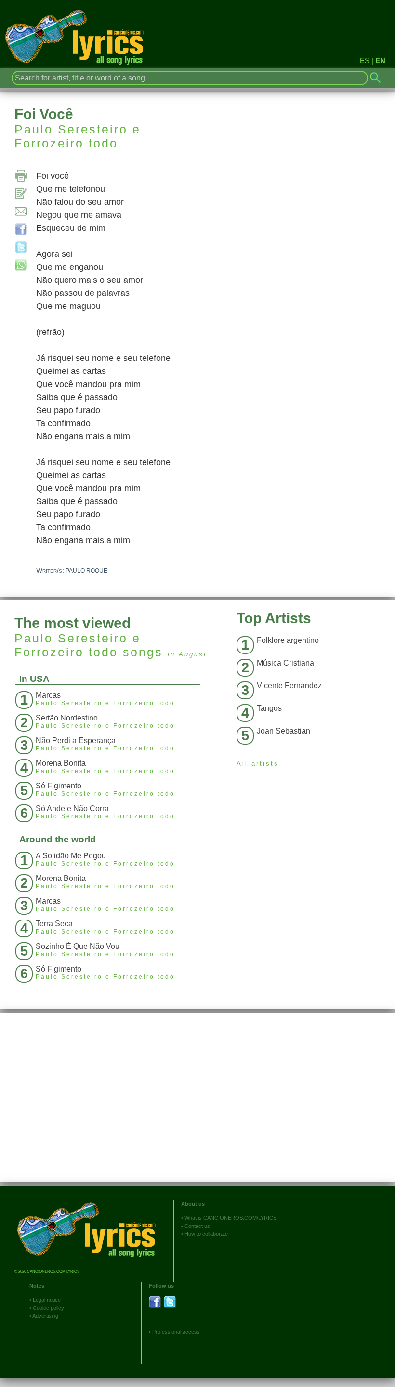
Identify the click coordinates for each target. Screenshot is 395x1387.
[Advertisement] (308, 1090)
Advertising (45, 1316)
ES (364, 60)
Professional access (176, 1331)
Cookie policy (48, 1308)
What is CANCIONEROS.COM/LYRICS (230, 1218)
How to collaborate (206, 1234)
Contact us (197, 1226)
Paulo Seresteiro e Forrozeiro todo (77, 136)
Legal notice (47, 1300)
